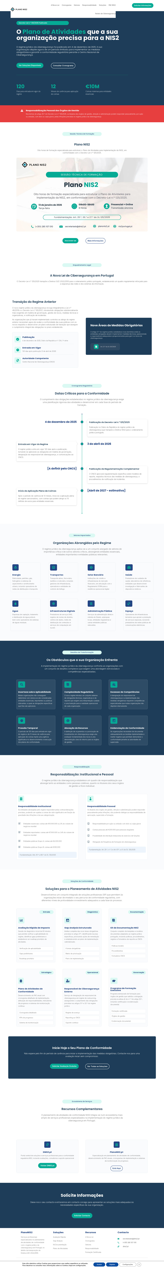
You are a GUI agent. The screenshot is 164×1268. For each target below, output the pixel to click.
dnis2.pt (126, 1246)
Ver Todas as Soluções (97, 1066)
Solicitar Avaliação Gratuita (64, 1066)
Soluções (102, 5)
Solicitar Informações (142, 5)
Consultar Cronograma (63, 65)
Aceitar (99, 1264)
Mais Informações (95, 241)
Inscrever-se (70, 240)
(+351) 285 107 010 (129, 1242)
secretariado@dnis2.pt (131, 1239)
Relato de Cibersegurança (105, 14)
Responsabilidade (89, 5)
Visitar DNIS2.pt (47, 1165)
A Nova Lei (55, 5)
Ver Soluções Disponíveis (30, 65)
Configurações (128, 1264)
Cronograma (66, 5)
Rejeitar (112, 1264)
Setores (77, 5)
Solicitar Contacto (82, 1215)
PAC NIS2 (112, 5)
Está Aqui (116, 1168)
